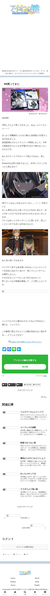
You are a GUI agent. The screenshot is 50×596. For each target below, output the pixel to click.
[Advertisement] (25, 43)
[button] (42, 402)
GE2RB (28, 385)
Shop (37, 582)
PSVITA (37, 385)
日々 (20, 385)
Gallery (13, 582)
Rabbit (37, 585)
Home (13, 578)
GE (6, 385)
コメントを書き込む (25, 547)
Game (13, 585)
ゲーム (13, 385)
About (37, 578)
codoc (45, 375)
